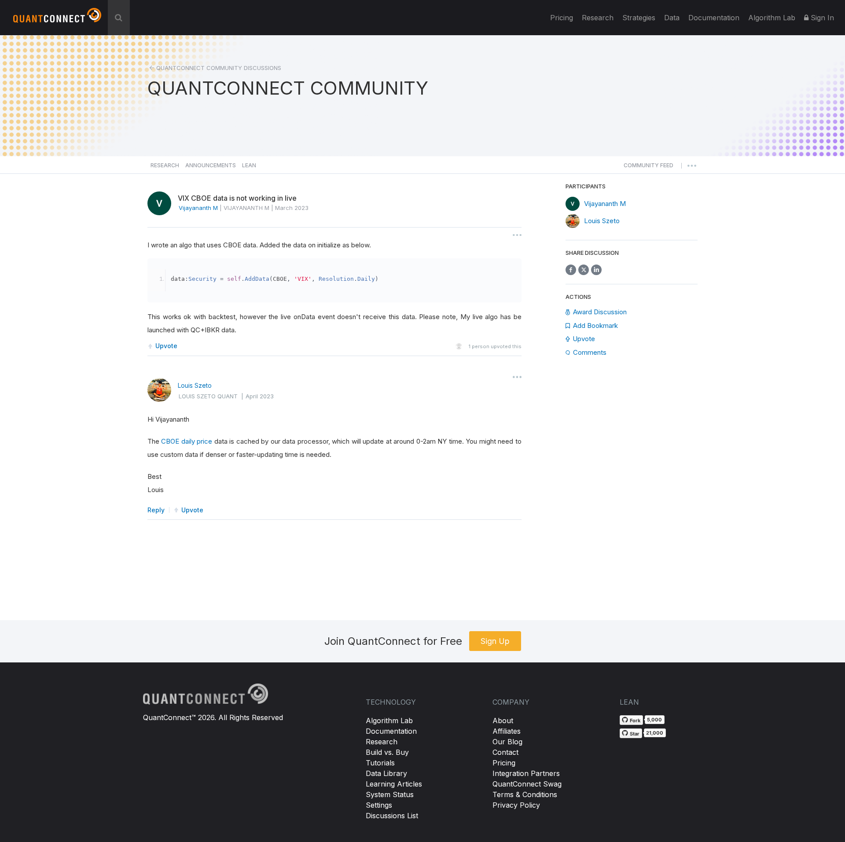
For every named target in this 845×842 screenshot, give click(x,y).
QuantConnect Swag (527, 783)
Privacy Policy (516, 805)
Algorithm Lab (389, 720)
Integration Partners (526, 773)
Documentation (391, 731)
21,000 (654, 733)
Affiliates (506, 731)
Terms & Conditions (524, 794)
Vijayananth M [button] (198, 207)
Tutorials (380, 762)
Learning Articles (394, 783)
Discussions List (392, 815)
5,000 (654, 720)
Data (672, 17)
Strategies (638, 17)
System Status (390, 794)
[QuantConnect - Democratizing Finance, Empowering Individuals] (57, 19)
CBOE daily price (186, 441)
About (502, 720)
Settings (379, 805)
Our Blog (507, 741)
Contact (505, 752)
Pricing (561, 17)
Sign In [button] (821, 17)
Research (598, 17)
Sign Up (495, 641)
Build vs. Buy (387, 752)
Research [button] (165, 165)
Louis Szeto (195, 385)
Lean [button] (249, 165)
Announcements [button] (210, 165)
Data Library (386, 773)
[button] (648, 167)
